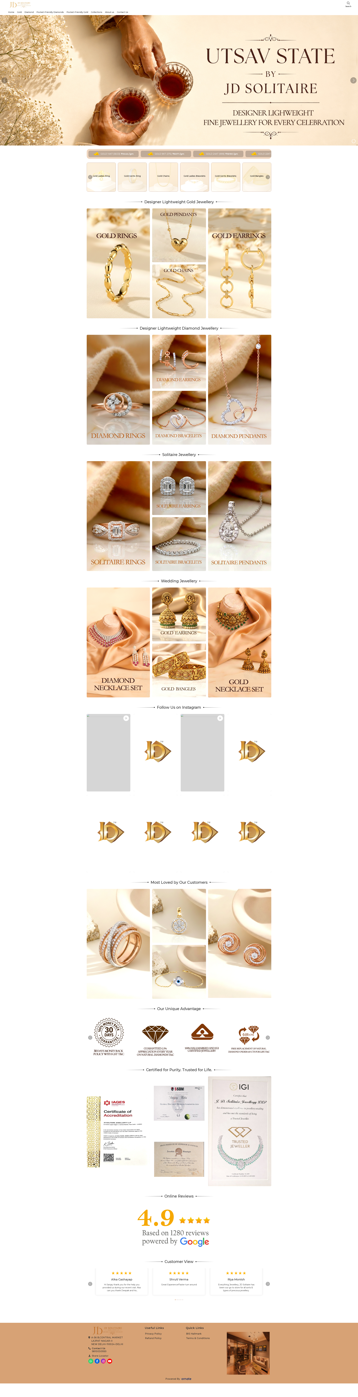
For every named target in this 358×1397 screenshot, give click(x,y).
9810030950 (99, 1351)
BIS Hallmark (194, 1333)
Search (348, 6)
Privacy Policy (153, 1333)
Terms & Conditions (198, 1338)
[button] (353, 80)
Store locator (100, 1356)
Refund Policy (153, 1338)
